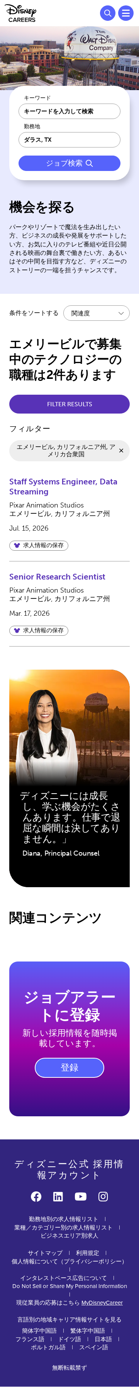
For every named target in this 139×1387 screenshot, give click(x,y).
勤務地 (32, 127)
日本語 (103, 1339)
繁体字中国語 (87, 1331)
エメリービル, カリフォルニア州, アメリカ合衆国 (66, 450)
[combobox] (69, 139)
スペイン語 (93, 1347)
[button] (38, 546)
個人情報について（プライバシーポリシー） (69, 1261)
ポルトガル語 (48, 1347)
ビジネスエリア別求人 (69, 1235)
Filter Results (69, 404)
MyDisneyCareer (102, 1302)
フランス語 (29, 1339)
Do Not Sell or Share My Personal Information (69, 1286)
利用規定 (87, 1253)
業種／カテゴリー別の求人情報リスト (63, 1227)
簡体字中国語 (39, 1331)
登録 (69, 1067)
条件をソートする (34, 313)
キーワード (37, 98)
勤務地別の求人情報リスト (63, 1219)
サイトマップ (45, 1253)
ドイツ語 (69, 1339)
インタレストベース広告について (63, 1278)
